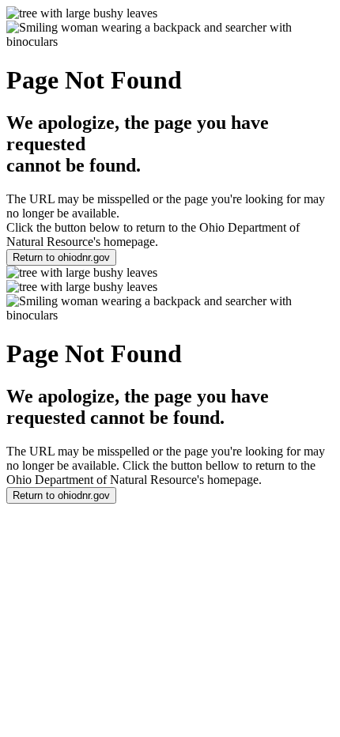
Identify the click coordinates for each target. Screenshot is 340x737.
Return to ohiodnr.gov (61, 257)
